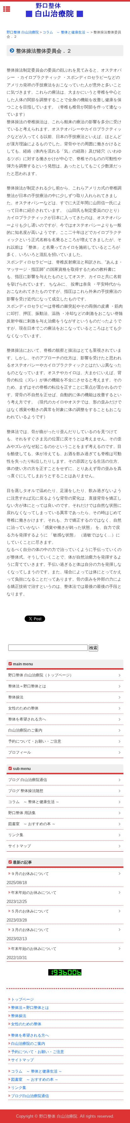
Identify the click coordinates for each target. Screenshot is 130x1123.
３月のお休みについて (30, 930)
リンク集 (15, 835)
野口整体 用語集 (22, 813)
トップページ (22, 999)
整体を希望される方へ (27, 719)
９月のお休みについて (30, 873)
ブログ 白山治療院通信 (27, 780)
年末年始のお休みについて (33, 892)
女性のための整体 (23, 708)
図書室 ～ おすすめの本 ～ (32, 824)
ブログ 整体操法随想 (25, 791)
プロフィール (19, 752)
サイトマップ (19, 846)
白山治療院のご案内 (25, 730)
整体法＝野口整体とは (27, 686)
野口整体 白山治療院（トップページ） (41, 675)
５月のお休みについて (30, 911)
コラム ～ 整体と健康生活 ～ (33, 802)
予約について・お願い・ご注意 (34, 741)
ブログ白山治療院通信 (30, 1096)
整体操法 (15, 697)
